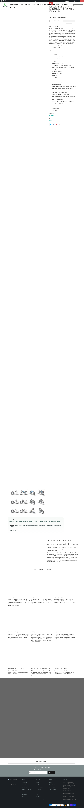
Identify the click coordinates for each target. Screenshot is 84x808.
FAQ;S (37, 794)
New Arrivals (35, 4)
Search (50, 782)
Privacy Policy (38, 789)
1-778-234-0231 (13, 1)
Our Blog (47, 1)
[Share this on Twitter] (50, 124)
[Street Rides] (5, 5)
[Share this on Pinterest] (56, 124)
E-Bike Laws (41, 1)
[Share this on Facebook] (53, 124)
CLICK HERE (51, 115)
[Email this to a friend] (59, 124)
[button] (69, 21)
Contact (53, 1)
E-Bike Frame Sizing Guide (41, 799)
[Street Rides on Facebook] (1, 1)
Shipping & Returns (39, 787)
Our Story (20, 1)
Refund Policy (38, 784)
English (67, 1)
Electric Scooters (25, 4)
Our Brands (56, 4)
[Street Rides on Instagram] (5, 1)
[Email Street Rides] (7, 1)
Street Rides (14, 805)
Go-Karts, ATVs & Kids (46, 4)
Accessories (65, 4)
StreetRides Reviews (53, 784)
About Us (37, 782)
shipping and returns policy (28, 528)
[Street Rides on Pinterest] (3, 1)
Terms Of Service (52, 789)
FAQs (35, 1)
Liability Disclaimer (53, 791)
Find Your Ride (28, 1)
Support (12, 7)
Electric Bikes (14, 4)
